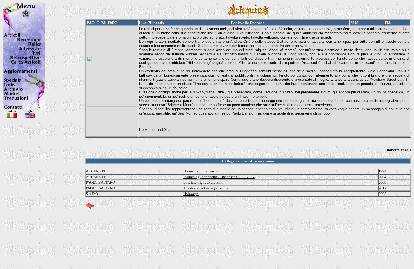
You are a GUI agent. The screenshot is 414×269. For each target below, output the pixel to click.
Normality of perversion (201, 171)
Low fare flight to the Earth (203, 182)
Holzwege (191, 194)
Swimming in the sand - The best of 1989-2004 (219, 177)
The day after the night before (205, 188)
